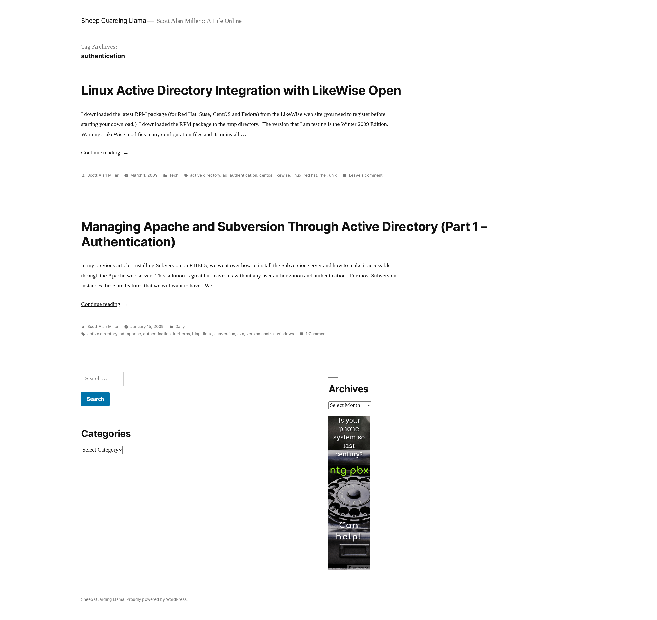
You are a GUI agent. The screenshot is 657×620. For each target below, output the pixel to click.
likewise (282, 175)
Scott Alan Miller (103, 175)
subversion (224, 333)
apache (134, 333)
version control (260, 333)
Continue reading (105, 152)
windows (285, 333)
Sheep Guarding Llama (113, 20)
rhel (323, 175)
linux (296, 175)
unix (333, 175)
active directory (205, 175)
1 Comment (316, 333)
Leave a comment (366, 175)
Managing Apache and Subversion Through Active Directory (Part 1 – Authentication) (284, 234)
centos (265, 175)
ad (225, 175)
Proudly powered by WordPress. (157, 599)
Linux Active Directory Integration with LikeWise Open (241, 90)
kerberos (181, 333)
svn (240, 333)
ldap (196, 333)
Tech (173, 175)
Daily (180, 326)
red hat (310, 175)
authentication (243, 175)
